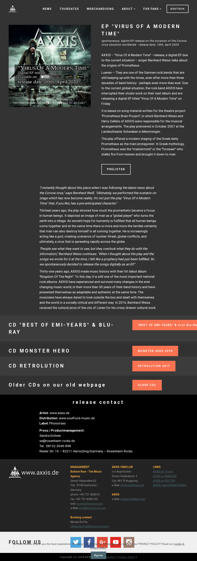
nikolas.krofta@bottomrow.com (89, 526)
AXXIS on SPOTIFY (164, 480)
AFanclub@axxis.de (132, 485)
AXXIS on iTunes (163, 471)
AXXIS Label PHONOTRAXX (169, 485)
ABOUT (127, 8)
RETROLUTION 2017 (154, 366)
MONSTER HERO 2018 (155, 351)
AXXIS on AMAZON (164, 476)
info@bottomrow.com (92, 508)
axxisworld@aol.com (132, 499)
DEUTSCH (177, 8)
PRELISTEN (116, 169)
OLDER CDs (147, 385)
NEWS (47, 8)
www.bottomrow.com (90, 503)
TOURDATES (69, 8)
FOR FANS (151, 8)
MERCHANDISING (100, 8)
